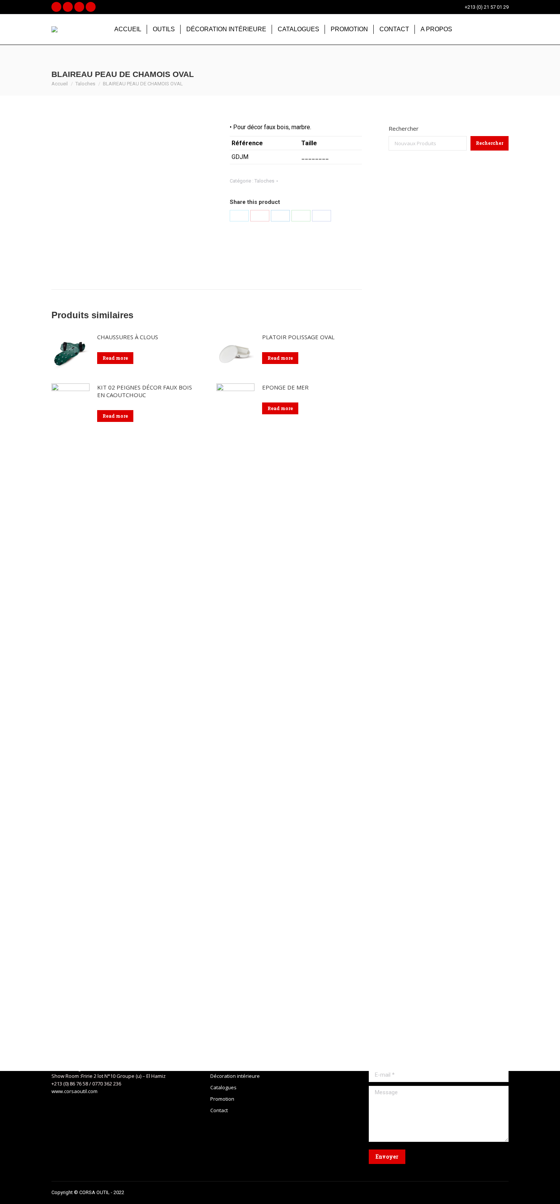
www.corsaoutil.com (74, 1091)
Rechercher (404, 128)
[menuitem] (127, 29)
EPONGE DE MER (285, 387)
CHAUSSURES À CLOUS (127, 337)
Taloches (264, 181)
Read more (115, 358)
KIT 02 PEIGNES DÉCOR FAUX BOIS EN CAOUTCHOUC (144, 391)
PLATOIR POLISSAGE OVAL (298, 337)
